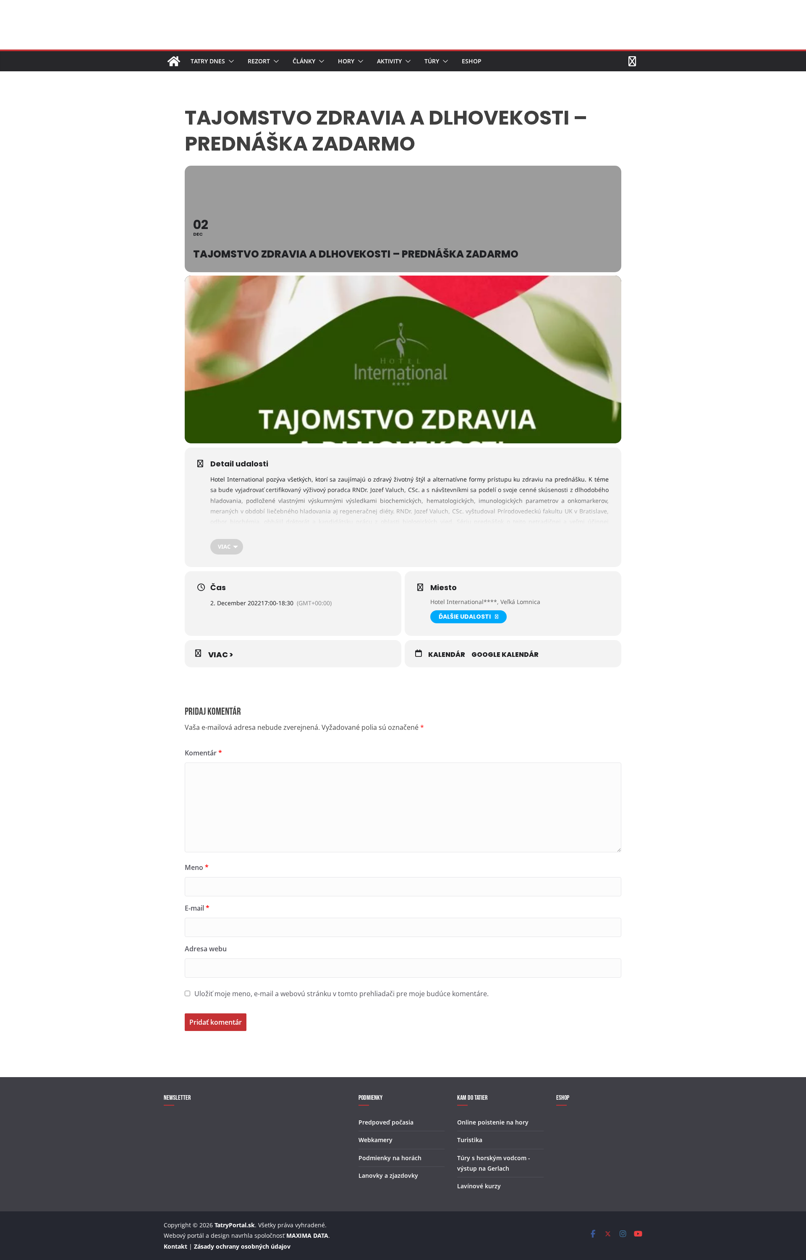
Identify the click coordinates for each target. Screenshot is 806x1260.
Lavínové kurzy (479, 1186)
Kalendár (446, 655)
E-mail (197, 908)
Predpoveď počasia (386, 1122)
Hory (346, 61)
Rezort (259, 61)
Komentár (203, 753)
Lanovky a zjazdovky (388, 1175)
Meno (197, 867)
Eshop (472, 61)
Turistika (469, 1140)
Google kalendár (505, 655)
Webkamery (376, 1140)
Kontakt (175, 1246)
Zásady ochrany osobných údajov (242, 1246)
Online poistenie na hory (493, 1122)
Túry (431, 61)
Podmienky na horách (390, 1158)
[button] (229, 61)
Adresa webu (206, 948)
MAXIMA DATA (307, 1235)
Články (304, 61)
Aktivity (389, 61)
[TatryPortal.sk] (174, 61)
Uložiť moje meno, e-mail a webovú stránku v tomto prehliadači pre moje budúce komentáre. (341, 993)
